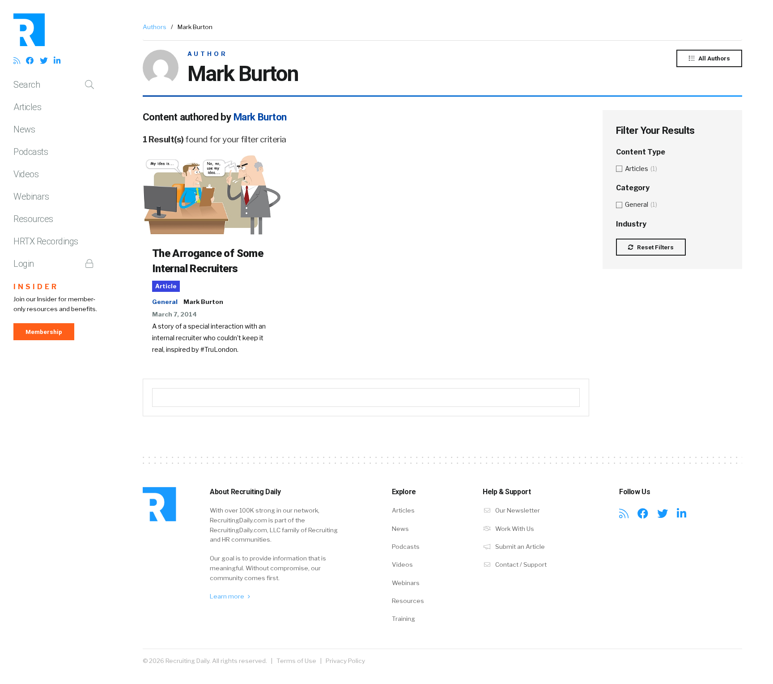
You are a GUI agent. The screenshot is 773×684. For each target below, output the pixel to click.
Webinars (31, 196)
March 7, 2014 (174, 314)
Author (207, 54)
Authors (154, 26)
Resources (33, 219)
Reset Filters (655, 247)
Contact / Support (520, 564)
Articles (27, 107)
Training (403, 618)
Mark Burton (203, 301)
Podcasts (30, 151)
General (165, 301)
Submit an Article (519, 546)
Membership (43, 331)
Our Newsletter (517, 510)
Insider (36, 286)
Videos (25, 174)
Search (26, 84)
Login (23, 263)
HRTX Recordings (45, 241)
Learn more (228, 596)
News (24, 129)
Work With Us (514, 528)
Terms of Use (296, 660)
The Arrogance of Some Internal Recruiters (207, 261)
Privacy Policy (345, 660)
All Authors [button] (713, 58)
